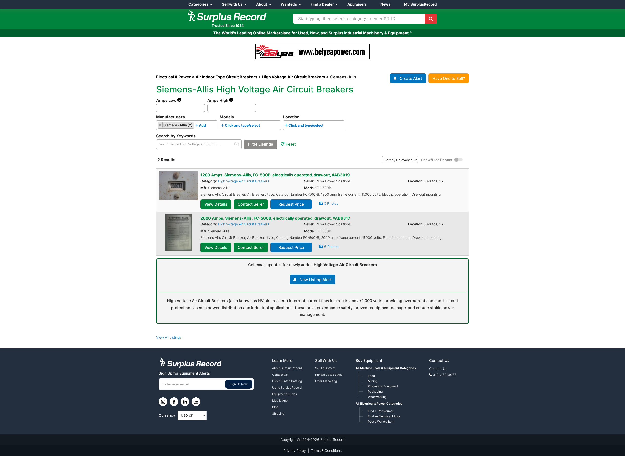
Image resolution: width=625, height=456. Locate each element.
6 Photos (331, 246)
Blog (275, 407)
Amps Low (166, 100)
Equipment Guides (284, 394)
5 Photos (331, 203)
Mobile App (280, 400)
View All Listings (168, 337)
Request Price (291, 204)
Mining (372, 381)
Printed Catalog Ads (328, 374)
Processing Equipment (383, 386)
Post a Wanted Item (381, 421)
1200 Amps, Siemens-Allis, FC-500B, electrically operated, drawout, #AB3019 (275, 174)
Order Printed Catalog (287, 381)
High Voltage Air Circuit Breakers (243, 181)
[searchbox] (208, 126)
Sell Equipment (325, 368)
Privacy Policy (294, 450)
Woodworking (377, 397)
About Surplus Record (287, 368)
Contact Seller (251, 204)
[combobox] (186, 125)
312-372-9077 (444, 375)
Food (371, 376)
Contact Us (280, 374)
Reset (291, 144)
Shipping (278, 413)
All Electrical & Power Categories (379, 403)
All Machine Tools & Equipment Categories (386, 368)
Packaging (375, 391)
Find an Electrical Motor (384, 416)
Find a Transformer (380, 411)
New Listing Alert (316, 279)
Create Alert (411, 78)
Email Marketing (326, 381)
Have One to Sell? (448, 78)
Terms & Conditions (326, 450)
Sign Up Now (239, 384)
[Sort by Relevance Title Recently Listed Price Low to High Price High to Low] (400, 159)
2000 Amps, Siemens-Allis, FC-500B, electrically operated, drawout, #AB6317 (275, 218)
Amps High (218, 100)
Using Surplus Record (287, 387)
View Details (215, 204)
